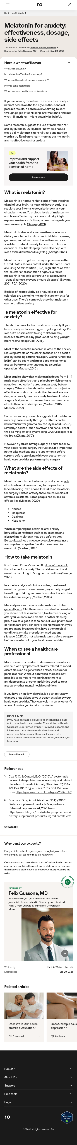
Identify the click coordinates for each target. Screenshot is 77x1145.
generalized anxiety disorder (45, 670)
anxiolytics (43, 681)
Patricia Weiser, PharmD (60, 967)
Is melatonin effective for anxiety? (23, 74)
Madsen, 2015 (24, 128)
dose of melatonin (56, 565)
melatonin (59, 212)
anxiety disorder (33, 693)
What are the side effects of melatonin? (26, 80)
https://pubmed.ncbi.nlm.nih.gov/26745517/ (43, 792)
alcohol (39, 617)
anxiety (15, 329)
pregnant (15, 628)
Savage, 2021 (36, 224)
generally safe (13, 609)
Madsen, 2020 (13, 408)
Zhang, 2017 (25, 435)
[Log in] (70, 4)
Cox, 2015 (35, 340)
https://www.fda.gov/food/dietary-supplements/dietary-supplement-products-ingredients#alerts (40, 814)
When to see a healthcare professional (25, 91)
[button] (38, 15)
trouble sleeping (29, 248)
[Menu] (7, 5)
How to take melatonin (17, 85)
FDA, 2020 (19, 283)
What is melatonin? (15, 68)
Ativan (43, 428)
